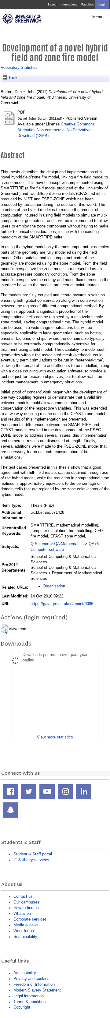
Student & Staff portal (32, 854)
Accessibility (24, 972)
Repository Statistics (19, 67)
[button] (4, 629)
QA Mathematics (69, 543)
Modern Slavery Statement (37, 990)
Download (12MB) (33, 135)
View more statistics (55, 737)
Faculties (87, 4)
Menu (97, 17)
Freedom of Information (34, 984)
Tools (13, 77)
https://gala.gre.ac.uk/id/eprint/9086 (62, 603)
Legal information (28, 996)
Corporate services (30, 919)
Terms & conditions (30, 1001)
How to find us (26, 907)
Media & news (25, 925)
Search (52, 4)
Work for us (23, 930)
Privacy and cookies (31, 978)
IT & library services (31, 860)
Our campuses (26, 902)
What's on (22, 913)
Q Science (40, 543)
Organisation (54, 586)
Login (102, 4)
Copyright (21, 1007)
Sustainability (25, 936)
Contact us (23, 896)
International (69, 4)
